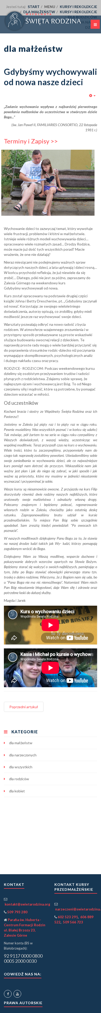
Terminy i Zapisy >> (31, 141)
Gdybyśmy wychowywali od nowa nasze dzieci (50, 77)
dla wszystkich (20, 767)
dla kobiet (17, 791)
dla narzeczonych (23, 755)
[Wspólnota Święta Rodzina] (50, 21)
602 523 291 (68, 917)
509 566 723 (73, 922)
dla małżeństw (20, 743)
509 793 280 (17, 912)
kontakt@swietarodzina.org (27, 904)
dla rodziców (19, 779)
